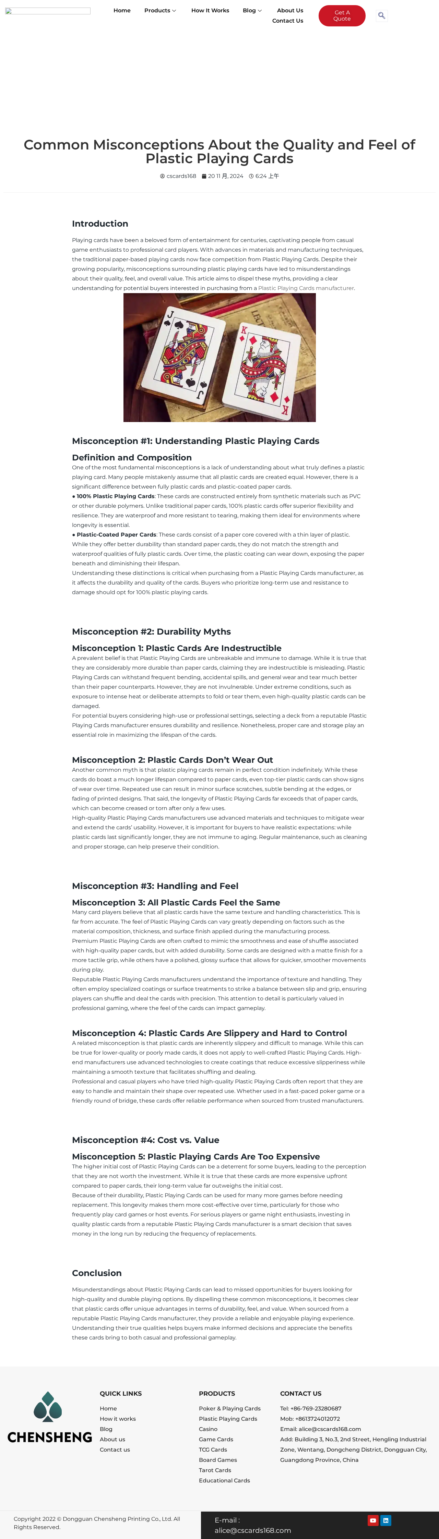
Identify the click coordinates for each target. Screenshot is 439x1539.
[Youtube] (373, 1520)
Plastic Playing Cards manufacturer (306, 288)
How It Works (210, 10)
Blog (249, 10)
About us (290, 10)
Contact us (287, 20)
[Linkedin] (385, 1520)
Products (157, 10)
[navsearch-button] (382, 16)
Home (122, 10)
